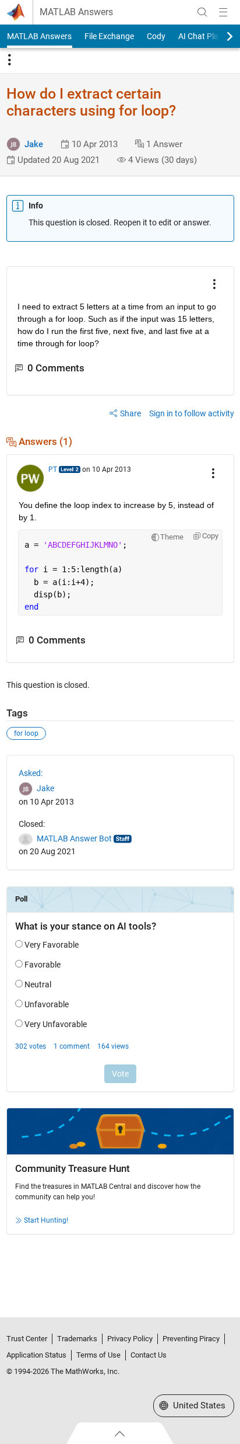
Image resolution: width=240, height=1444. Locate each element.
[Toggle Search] (202, 12)
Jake (33, 144)
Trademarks (77, 1338)
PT (52, 469)
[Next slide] (219, 36)
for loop (26, 733)
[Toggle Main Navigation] (223, 12)
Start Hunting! (46, 1220)
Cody (156, 36)
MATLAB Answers (76, 12)
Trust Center (26, 1338)
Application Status (36, 1355)
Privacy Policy (130, 1338)
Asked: (31, 773)
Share (130, 413)
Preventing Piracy (191, 1338)
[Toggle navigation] (9, 60)
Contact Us (148, 1355)
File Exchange (109, 36)
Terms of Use (98, 1355)
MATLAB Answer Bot (74, 838)
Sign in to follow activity (191, 413)
